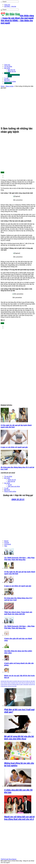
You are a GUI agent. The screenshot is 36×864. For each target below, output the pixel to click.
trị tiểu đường (25, 684)
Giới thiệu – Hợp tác (10, 6)
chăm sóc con (32, 682)
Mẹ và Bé (7, 68)
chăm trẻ (5, 682)
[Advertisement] (18, 44)
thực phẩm (14, 686)
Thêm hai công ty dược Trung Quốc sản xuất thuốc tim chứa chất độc (18, 613)
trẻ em (17, 682)
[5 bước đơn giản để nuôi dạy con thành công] (6, 635)
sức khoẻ (27, 682)
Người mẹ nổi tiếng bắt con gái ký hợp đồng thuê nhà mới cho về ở (19, 818)
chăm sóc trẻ (20, 681)
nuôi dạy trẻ (9, 684)
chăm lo (9, 682)
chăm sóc (28, 681)
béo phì (23, 682)
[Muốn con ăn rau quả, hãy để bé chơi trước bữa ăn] (6, 672)
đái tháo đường (16, 684)
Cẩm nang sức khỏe (14, 75)
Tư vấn (6, 78)
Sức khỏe (7, 73)
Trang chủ (7, 5)
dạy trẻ (24, 681)
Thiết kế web (4, 859)
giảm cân (10, 686)
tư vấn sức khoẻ (4, 684)
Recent (6, 541)
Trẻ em (10, 76)
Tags (5, 546)
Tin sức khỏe (8, 66)
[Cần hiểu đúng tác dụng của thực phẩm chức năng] (6, 647)
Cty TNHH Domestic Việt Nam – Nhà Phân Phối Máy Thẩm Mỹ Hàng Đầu (19, 559)
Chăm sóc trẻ (12, 71)
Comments (7, 544)
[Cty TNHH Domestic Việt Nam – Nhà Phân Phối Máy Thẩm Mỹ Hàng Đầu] (9, 623)
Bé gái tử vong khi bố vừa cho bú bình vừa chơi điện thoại (19, 737)
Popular (6, 542)
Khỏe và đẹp (8, 83)
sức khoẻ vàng (4, 681)
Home (2, 86)
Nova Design (12, 859)
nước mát (31, 684)
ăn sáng (21, 684)
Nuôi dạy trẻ (11, 70)
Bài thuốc (7, 80)
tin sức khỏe (14, 681)
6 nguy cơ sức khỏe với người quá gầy (14, 447)
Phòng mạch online (10, 81)
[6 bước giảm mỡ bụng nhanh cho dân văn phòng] (6, 660)
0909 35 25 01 (18, 499)
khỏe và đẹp (9, 681)
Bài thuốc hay (5, 686)
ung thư (20, 682)
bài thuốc (13, 682)
